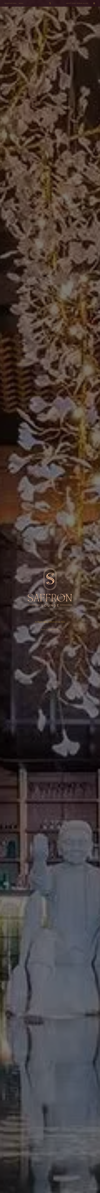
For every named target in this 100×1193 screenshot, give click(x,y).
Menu (21, 3)
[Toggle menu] (94, 3)
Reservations (11, 3)
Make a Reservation (50, 629)
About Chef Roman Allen (77, 3)
